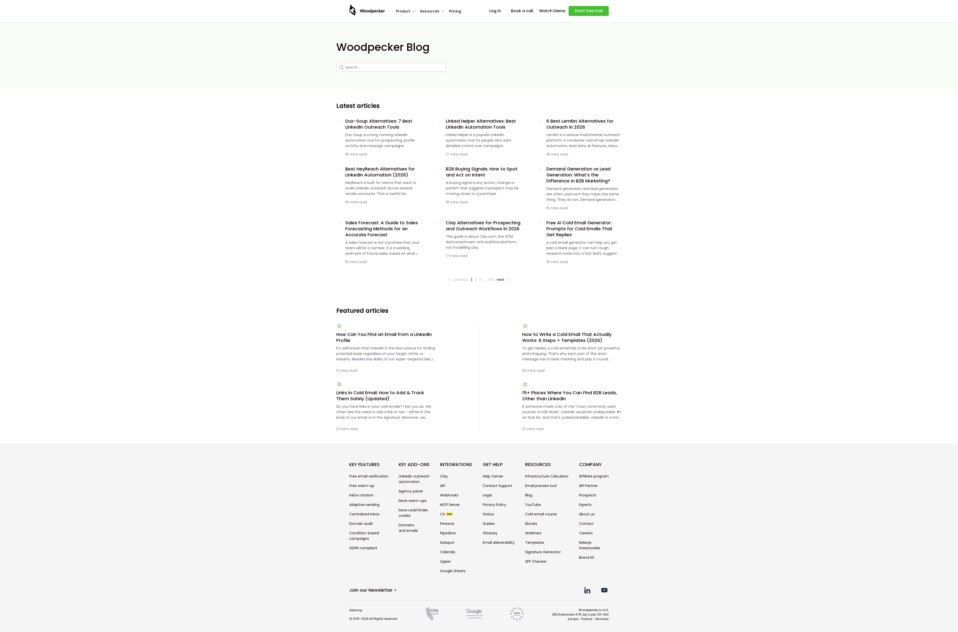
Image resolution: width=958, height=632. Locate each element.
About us (587, 514)
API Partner (588, 485)
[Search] (342, 67)
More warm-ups (413, 500)
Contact (586, 523)
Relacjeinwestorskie (589, 545)
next (500, 279)
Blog (528, 495)
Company (590, 465)
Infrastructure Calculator (547, 476)
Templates (534, 542)
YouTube (533, 504)
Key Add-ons (414, 465)
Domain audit (361, 523)
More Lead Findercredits (413, 513)
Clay (444, 476)
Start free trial (589, 11)
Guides (489, 523)
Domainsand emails (408, 528)
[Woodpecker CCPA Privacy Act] (432, 614)
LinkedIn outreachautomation (414, 479)
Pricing (455, 11)
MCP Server (450, 504)
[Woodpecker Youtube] (604, 590)
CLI (446, 514)
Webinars (533, 533)
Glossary (490, 533)
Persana (447, 523)
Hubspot (447, 542)
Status (488, 514)
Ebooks (531, 523)
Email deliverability (499, 542)
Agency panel (411, 491)
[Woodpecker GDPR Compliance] (517, 614)
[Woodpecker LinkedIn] (587, 590)
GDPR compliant (363, 548)
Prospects (587, 495)
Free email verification (368, 476)
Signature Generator (543, 552)
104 (491, 279)
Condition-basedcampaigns (364, 536)
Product (403, 11)
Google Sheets (453, 570)
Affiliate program (594, 476)
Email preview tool (541, 485)
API (442, 485)
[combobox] (394, 67)
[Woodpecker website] (367, 10)
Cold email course (541, 514)
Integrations (456, 465)
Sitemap (355, 610)
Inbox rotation (361, 495)
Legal (487, 495)
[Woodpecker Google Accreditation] (474, 614)
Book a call (522, 11)
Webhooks (449, 495)
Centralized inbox (364, 514)
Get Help (493, 465)
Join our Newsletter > (373, 590)
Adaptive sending (364, 504)
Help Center (493, 476)
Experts (585, 504)
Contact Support (497, 485)
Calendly (447, 552)
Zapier (445, 561)
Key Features (364, 465)
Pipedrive (448, 533)
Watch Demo (552, 11)
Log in (495, 11)
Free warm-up (361, 485)
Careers (586, 533)
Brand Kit (586, 557)
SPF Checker (536, 561)
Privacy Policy (494, 504)
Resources (429, 11)
